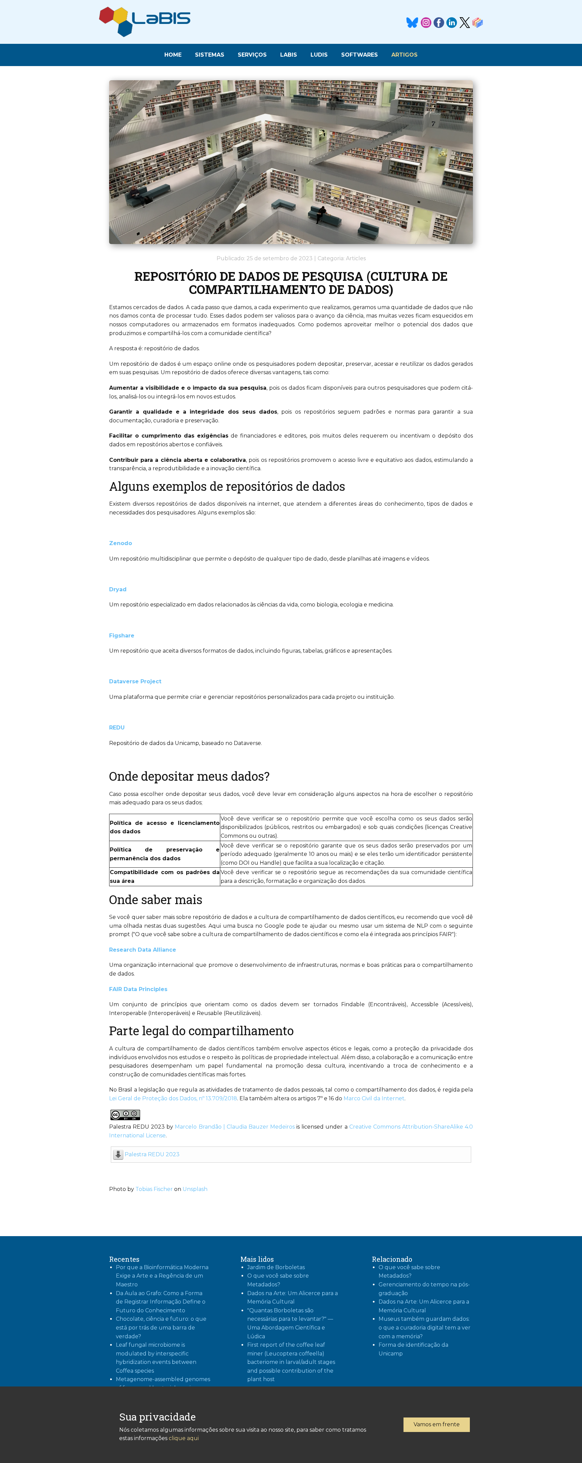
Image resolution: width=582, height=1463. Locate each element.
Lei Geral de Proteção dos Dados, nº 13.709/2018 (173, 1098)
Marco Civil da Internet (373, 1098)
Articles (356, 258)
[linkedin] (451, 22)
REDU (117, 727)
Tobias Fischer (154, 1189)
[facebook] (438, 22)
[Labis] (144, 22)
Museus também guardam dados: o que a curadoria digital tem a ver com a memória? (425, 1327)
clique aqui (184, 1438)
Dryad (118, 589)
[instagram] (426, 22)
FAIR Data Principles (138, 989)
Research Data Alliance (142, 950)
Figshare (121, 635)
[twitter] (464, 22)
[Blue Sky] (412, 22)
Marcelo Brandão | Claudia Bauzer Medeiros (235, 1127)
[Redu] (477, 22)
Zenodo (120, 543)
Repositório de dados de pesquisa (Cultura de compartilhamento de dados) (291, 283)
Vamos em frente (437, 1424)
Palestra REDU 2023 (152, 1154)
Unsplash (195, 1189)
